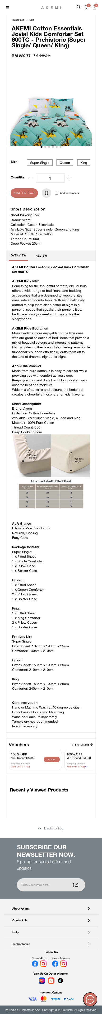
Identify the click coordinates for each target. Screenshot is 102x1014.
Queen (65, 163)
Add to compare (69, 193)
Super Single (39, 163)
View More (80, 744)
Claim (51, 759)
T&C (86, 766)
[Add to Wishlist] (46, 193)
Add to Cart (24, 193)
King (83, 163)
